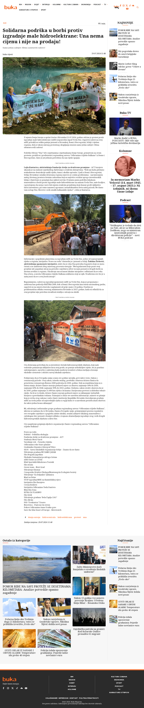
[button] (137, 7)
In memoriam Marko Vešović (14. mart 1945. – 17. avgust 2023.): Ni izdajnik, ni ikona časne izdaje (125, 185)
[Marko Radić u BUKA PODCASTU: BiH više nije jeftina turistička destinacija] (125, 126)
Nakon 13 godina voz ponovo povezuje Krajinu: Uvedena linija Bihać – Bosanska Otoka (89, 600)
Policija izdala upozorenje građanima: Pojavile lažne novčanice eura (54, 653)
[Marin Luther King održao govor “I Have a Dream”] (113, 66)
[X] (18, 143)
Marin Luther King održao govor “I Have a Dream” (129, 66)
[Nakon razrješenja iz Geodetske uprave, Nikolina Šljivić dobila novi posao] (113, 97)
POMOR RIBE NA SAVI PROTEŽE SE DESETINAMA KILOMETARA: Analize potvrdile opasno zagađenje (129, 37)
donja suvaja (34, 517)
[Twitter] (127, 5)
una (85, 517)
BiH (4, 23)
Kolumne (125, 151)
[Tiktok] (130, 5)
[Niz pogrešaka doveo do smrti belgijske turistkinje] (113, 53)
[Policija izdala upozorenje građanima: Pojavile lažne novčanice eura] (54, 638)
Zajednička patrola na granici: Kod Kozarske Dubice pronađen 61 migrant (89, 631)
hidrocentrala (49, 517)
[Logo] (10, 7)
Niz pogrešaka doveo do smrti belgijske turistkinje (128, 54)
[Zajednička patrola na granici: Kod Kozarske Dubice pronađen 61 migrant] (89, 617)
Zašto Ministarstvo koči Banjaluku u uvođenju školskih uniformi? (89, 569)
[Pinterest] (18, 149)
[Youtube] (127, 9)
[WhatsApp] (18, 154)
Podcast (125, 200)
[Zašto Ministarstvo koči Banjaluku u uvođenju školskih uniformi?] (89, 555)
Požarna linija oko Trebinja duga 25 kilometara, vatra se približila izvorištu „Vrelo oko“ (128, 82)
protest (77, 517)
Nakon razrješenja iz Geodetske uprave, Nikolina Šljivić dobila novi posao (129, 98)
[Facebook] (120, 5)
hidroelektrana (65, 517)
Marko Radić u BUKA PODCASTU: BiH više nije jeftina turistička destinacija (125, 141)
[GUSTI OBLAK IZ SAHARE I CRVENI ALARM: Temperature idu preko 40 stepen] (19, 638)
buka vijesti (8, 54)
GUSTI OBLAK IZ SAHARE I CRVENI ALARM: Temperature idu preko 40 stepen (19, 653)
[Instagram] (124, 5)
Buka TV (125, 113)
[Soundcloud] (133, 5)
